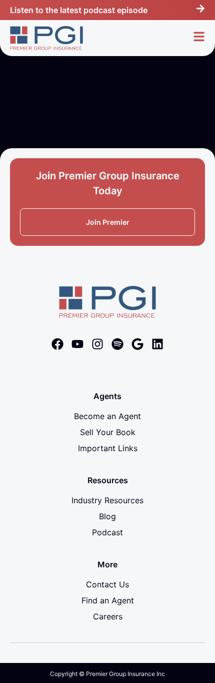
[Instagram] (98, 344)
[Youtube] (78, 344)
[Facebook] (58, 344)
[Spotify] (118, 344)
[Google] (138, 344)
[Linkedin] (158, 344)
